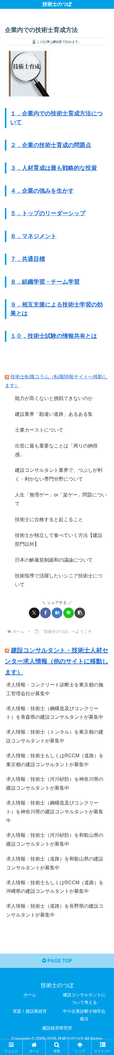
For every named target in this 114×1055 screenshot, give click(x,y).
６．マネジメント (33, 236)
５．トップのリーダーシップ (47, 213)
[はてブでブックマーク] (57, 613)
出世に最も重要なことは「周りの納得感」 (56, 450)
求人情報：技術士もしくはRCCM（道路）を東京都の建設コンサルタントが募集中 (55, 760)
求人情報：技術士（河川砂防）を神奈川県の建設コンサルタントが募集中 (54, 783)
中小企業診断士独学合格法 (84, 1015)
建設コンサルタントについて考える (84, 998)
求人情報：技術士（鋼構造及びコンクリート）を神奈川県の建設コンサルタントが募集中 (54, 811)
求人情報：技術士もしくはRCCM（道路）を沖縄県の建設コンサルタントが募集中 (55, 887)
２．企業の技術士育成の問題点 (50, 145)
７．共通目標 (27, 259)
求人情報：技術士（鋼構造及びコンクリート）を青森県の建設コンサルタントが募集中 (54, 713)
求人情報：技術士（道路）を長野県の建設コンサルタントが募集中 (54, 910)
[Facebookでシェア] (45, 613)
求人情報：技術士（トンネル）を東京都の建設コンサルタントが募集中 (54, 736)
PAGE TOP (59, 960)
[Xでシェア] (34, 613)
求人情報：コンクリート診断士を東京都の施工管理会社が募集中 (54, 689)
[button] (79, 613)
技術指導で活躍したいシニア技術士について (58, 580)
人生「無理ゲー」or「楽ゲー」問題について (61, 499)
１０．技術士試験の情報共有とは (53, 336)
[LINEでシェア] (68, 613)
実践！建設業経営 (30, 1011)
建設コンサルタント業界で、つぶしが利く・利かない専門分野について (58, 475)
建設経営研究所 (57, 1027)
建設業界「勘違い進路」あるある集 (54, 414)
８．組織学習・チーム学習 (45, 282)
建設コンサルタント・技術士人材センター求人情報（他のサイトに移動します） (56, 661)
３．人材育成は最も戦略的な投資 (53, 168)
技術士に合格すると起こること (49, 519)
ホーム (29, 994)
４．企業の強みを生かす (42, 191)
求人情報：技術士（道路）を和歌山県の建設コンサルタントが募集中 (54, 863)
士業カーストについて (39, 430)
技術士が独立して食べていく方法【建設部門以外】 (58, 540)
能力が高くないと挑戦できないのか (54, 398)
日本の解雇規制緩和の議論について (54, 560)
